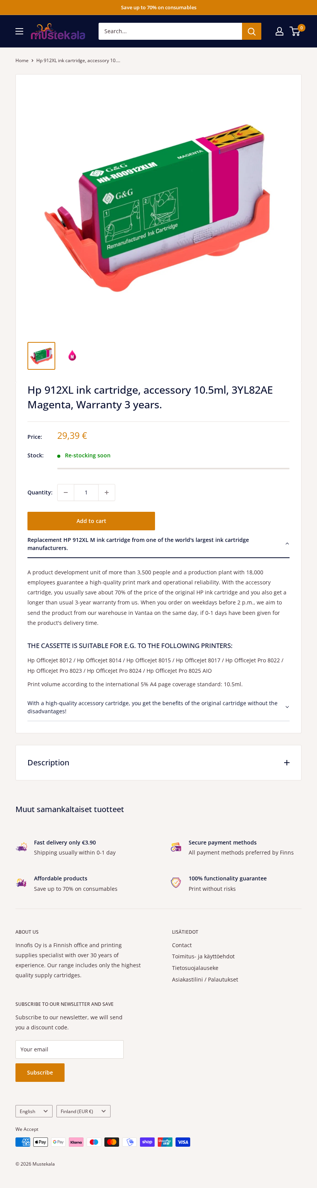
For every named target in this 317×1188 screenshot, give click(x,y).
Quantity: (40, 492)
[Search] (251, 31)
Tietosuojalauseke (195, 967)
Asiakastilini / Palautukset (205, 979)
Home (22, 60)
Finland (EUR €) (77, 1111)
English (27, 1111)
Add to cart (91, 521)
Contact (182, 945)
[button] (158, 544)
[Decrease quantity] (66, 492)
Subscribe (40, 1072)
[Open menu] (19, 31)
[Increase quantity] (107, 492)
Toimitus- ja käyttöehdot (203, 956)
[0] (295, 31)
